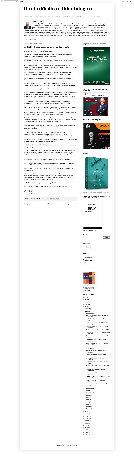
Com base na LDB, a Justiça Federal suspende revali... (96, 340)
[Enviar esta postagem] (47, 198)
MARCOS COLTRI (39, 21)
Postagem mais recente (30, 204)
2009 (86, 430)
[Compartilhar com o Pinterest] (58, 199)
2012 (86, 423)
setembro (89, 392)
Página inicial (51, 204)
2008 (86, 432)
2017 (86, 411)
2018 (86, 311)
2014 (86, 418)
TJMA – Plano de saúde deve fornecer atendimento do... (96, 347)
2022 (86, 302)
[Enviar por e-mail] (51, 199)
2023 (86, 299)
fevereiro (88, 409)
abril (87, 404)
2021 (86, 304)
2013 (86, 421)
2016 (86, 414)
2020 (86, 306)
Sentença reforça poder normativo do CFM (97, 330)
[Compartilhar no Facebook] (57, 199)
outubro (88, 390)
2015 (86, 416)
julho (87, 397)
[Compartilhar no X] (55, 199)
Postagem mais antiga (71, 204)
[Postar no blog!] (53, 199)
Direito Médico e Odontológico (58, 8)
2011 (86, 425)
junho (88, 399)
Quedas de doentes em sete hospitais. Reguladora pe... (96, 355)
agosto (88, 395)
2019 (86, 309)
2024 (86, 297)
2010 (86, 427)
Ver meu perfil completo (30, 39)
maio (87, 402)
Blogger (75, 445)
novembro (89, 388)
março (88, 406)
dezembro (89, 313)
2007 (86, 434)
